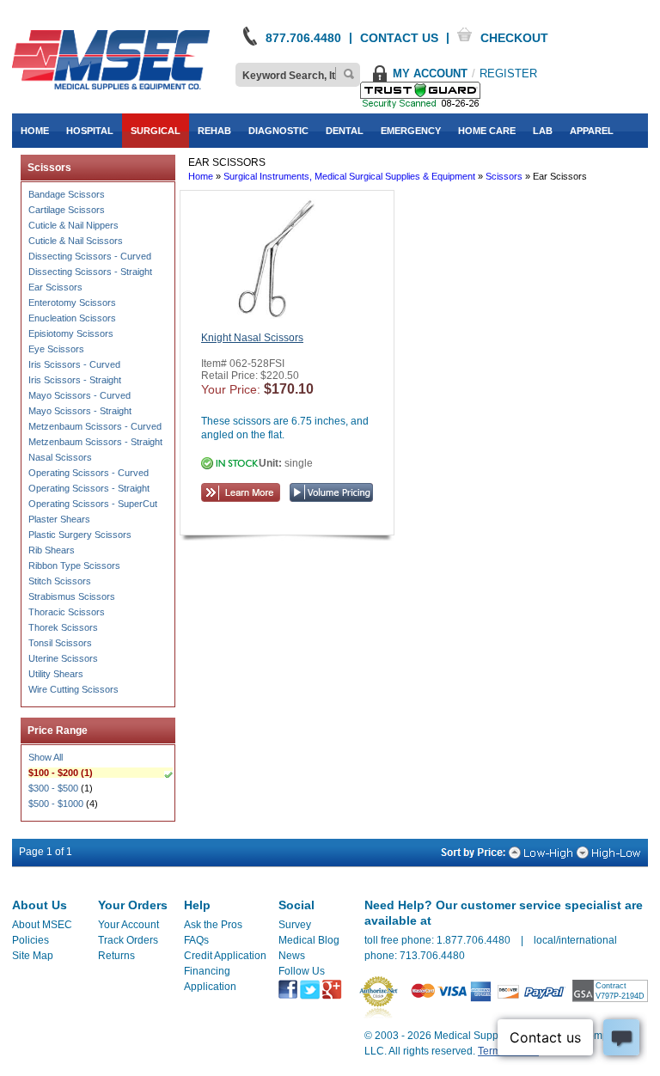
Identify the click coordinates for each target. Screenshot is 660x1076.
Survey (294, 925)
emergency (411, 130)
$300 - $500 (53, 788)
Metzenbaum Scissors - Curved (95, 426)
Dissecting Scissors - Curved (89, 256)
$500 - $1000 (55, 803)
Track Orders (128, 940)
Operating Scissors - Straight (89, 488)
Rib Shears (51, 550)
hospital (89, 130)
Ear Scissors (55, 287)
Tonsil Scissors (60, 643)
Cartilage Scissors (66, 210)
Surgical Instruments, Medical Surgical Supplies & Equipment (349, 176)
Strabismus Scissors (71, 596)
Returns (116, 956)
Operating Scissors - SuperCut (92, 503)
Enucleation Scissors (72, 318)
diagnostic (278, 130)
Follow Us (301, 971)
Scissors (504, 176)
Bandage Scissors (66, 194)
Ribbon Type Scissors (74, 565)
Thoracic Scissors (66, 612)
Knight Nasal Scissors (252, 338)
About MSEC (42, 925)
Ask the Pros (213, 925)
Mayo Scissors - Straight (79, 411)
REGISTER (508, 73)
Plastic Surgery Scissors (79, 534)
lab (543, 130)
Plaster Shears (59, 519)
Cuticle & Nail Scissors (75, 240)
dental (345, 130)
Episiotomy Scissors (70, 333)
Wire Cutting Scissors (73, 689)
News (291, 956)
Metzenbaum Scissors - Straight (95, 442)
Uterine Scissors (63, 658)
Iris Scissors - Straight (74, 380)
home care (487, 130)
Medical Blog (308, 940)
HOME (35, 130)
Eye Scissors (56, 349)
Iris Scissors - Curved (74, 364)
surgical (155, 130)
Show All (45, 757)
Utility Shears (55, 674)
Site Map (32, 956)
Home (200, 176)
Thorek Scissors (63, 627)
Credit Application (225, 956)
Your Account (128, 925)
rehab (214, 130)
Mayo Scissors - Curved (79, 395)
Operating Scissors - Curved (88, 473)
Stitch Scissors (59, 581)
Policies (30, 940)
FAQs (196, 940)
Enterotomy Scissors (72, 302)
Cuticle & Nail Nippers (73, 225)
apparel (592, 130)
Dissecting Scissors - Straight (90, 271)
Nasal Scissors (60, 457)
